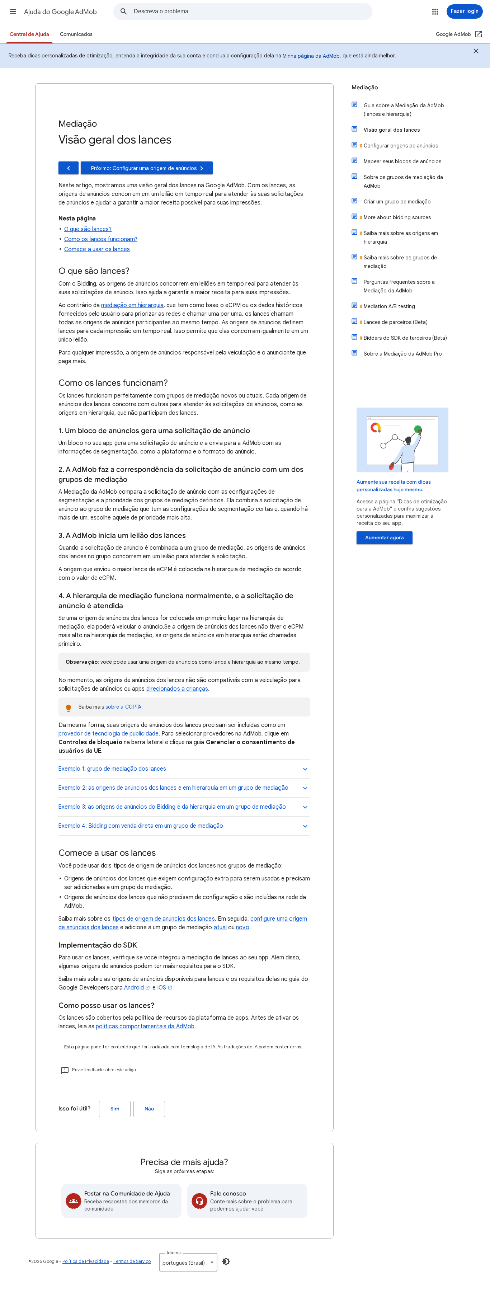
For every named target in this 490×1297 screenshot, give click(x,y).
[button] (13, 11)
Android (134, 987)
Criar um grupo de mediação (397, 201)
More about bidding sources (397, 217)
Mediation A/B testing (389, 306)
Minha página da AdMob (311, 56)
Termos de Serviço (132, 1261)
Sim (114, 1109)
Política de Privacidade (85, 1261)
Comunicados (76, 34)
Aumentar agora (384, 538)
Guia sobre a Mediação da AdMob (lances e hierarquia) (404, 109)
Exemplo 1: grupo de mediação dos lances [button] (112, 768)
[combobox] (253, 11)
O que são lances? (88, 229)
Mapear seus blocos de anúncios (402, 161)
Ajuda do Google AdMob (60, 12)
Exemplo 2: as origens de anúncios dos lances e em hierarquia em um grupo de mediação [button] (173, 787)
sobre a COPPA (123, 707)
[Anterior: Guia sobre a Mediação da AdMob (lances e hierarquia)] (68, 167)
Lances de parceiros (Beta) (396, 322)
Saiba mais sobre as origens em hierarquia (401, 237)
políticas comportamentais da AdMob (145, 1026)
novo (242, 927)
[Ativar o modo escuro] (226, 1261)
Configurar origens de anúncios (401, 145)
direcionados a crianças (177, 688)
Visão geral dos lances (392, 130)
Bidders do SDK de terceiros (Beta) (405, 338)
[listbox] (188, 1262)
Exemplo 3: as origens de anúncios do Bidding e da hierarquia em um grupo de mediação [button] (172, 806)
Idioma (174, 1252)
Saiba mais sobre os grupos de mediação (400, 261)
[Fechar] (476, 52)
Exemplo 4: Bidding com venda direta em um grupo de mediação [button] (140, 826)
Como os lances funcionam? (100, 239)
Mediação (365, 87)
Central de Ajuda (29, 34)
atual (220, 927)
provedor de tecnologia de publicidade (108, 733)
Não (149, 1109)
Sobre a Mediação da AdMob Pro (403, 354)
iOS (161, 987)
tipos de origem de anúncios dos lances (163, 918)
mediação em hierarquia (132, 305)
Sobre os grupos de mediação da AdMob (403, 181)
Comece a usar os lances (97, 249)
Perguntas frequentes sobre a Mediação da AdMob (399, 286)
